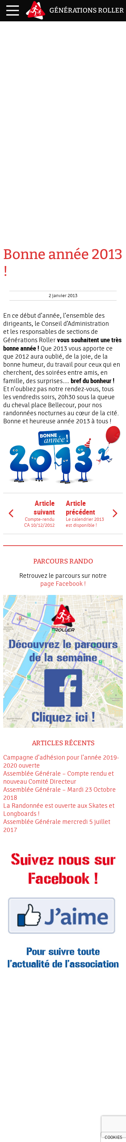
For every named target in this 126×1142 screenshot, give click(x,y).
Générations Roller (86, 10)
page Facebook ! (63, 584)
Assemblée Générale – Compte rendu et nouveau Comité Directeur (58, 777)
